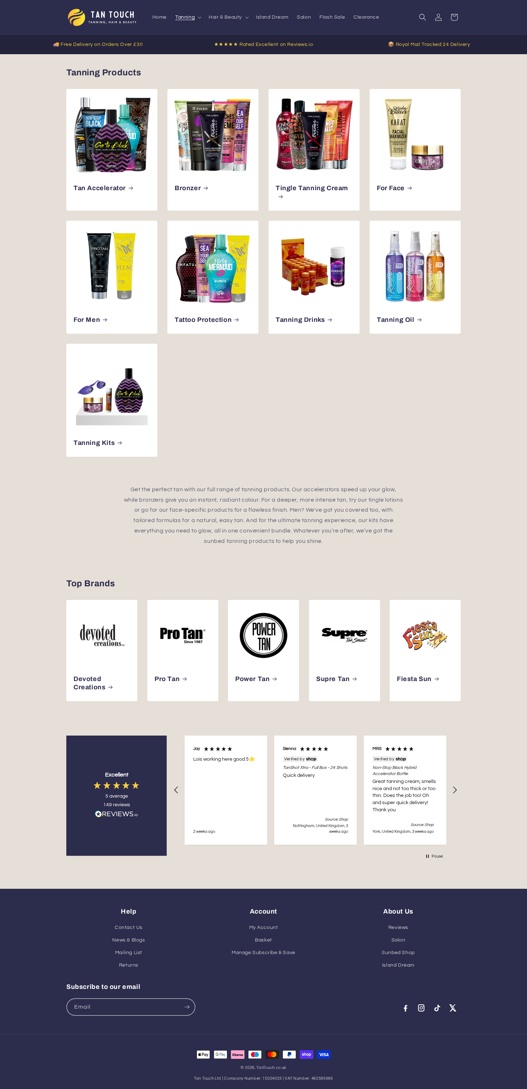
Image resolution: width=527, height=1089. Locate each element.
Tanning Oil (395, 319)
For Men (86, 319)
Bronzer (188, 188)
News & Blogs (128, 940)
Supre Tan (333, 678)
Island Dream (398, 965)
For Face (391, 188)
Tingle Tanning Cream (312, 188)
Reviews (398, 927)
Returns (128, 965)
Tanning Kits (94, 442)
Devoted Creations (89, 682)
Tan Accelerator (99, 188)
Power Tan (252, 678)
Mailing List (128, 952)
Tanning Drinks (300, 319)
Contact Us (129, 927)
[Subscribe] (187, 1007)
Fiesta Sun (414, 678)
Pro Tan (167, 678)
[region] (315, 790)
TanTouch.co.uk (271, 1068)
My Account (263, 927)
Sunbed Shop (398, 952)
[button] (187, 17)
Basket (263, 940)
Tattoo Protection (203, 319)
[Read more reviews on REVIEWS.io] (116, 816)
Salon (398, 940)
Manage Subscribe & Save (263, 952)
